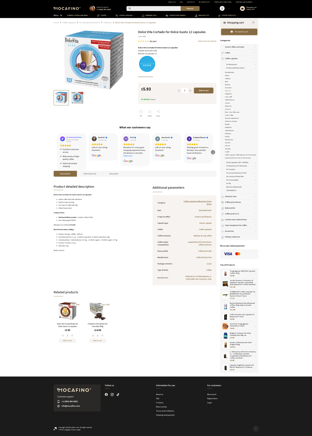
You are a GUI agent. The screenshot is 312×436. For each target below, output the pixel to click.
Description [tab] (65, 173)
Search (190, 8)
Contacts (191, 2)
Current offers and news (234, 47)
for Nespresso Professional (236, 166)
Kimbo (227, 75)
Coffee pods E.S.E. (232, 213)
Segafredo (228, 127)
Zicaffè (227, 152)
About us (172, 2)
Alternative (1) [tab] (90, 173)
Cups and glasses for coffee (236, 225)
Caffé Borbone (229, 100)
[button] (57, 152)
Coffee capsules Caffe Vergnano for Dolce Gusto (240, 155)
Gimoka (227, 143)
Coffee (227, 52)
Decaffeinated (229, 72)
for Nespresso (231, 64)
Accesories (229, 231)
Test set (227, 146)
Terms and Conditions (223, 2)
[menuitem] (80, 15)
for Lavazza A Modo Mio (235, 176)
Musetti (227, 124)
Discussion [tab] (113, 173)
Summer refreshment (232, 118)
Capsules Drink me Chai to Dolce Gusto (238, 158)
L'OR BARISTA (231, 190)
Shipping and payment (244, 2)
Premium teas (230, 196)
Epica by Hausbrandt (233, 187)
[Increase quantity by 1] (190, 91)
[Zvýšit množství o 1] (72, 335)
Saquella (228, 149)
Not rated (153, 41)
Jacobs (227, 103)
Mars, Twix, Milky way (232, 112)
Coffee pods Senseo (233, 202)
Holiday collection (232, 237)
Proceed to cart (241, 31)
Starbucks (228, 106)
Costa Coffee (229, 115)
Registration (212, 398)
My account (211, 394)
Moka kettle (230, 208)
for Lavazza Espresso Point (236, 173)
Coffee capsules (231, 58)
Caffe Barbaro (229, 130)
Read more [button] (127, 155)
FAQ (181, 2)
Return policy (204, 2)
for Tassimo (230, 169)
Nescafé (227, 85)
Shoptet (67, 430)
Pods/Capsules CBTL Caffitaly (237, 162)
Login (209, 402)
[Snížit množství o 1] (63, 335)
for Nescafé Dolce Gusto (235, 68)
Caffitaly (227, 78)
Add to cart (204, 90)
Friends (227, 137)
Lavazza (228, 109)
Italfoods (228, 91)
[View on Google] (94, 138)
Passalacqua (229, 140)
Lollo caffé (228, 97)
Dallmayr (228, 133)
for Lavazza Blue (232, 180)
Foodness (228, 88)
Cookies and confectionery (236, 219)
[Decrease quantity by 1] (179, 91)
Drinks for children (231, 121)
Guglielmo (228, 94)
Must (226, 82)
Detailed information (145, 77)
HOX (79, 430)
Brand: (207, 41)
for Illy (228, 183)
